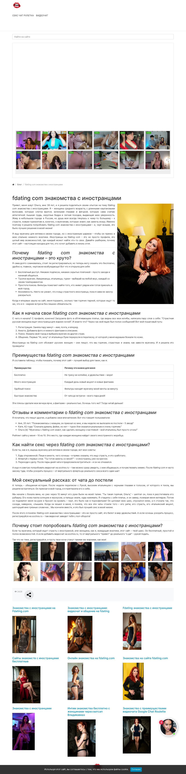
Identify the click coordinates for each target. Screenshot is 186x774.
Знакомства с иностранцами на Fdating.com (33, 609)
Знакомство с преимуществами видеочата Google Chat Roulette (144, 710)
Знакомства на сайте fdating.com (145, 658)
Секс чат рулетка (23, 15)
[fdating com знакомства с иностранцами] (145, 254)
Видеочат (42, 15)
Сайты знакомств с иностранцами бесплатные (35, 659)
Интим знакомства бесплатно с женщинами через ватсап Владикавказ (89, 712)
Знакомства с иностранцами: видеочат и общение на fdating (88, 609)
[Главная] (13, 184)
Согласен (136, 769)
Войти (19, 25)
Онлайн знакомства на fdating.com (91, 658)
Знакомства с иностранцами (31, 708)
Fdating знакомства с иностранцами (147, 608)
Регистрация (35, 25)
